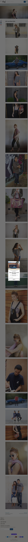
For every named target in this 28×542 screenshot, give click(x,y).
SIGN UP (14, 279)
